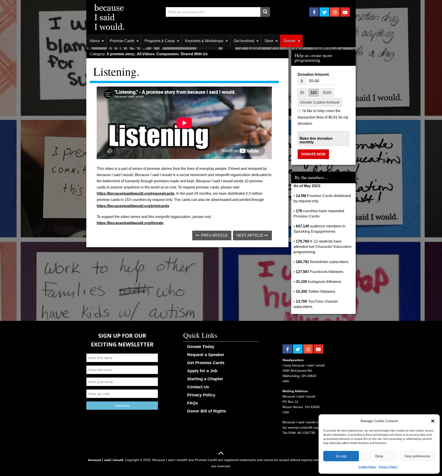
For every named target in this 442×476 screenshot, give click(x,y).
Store (269, 41)
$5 (302, 93)
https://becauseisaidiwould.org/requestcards (135, 193)
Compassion (167, 54)
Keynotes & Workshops (204, 41)
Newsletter (319, 262)
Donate (290, 41)
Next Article (250, 235)
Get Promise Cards (205, 362)
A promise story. (121, 54)
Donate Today (200, 346)
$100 (327, 93)
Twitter (314, 291)
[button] (432, 421)
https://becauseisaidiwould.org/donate (130, 223)
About (94, 41)
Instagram (317, 282)
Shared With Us (194, 54)
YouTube (316, 301)
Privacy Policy (388, 467)
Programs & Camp (160, 41)
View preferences (417, 456)
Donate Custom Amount (319, 102)
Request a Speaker (205, 354)
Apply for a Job (202, 371)
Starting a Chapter (205, 379)
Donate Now (313, 154)
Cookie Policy (367, 467)
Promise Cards (122, 41)
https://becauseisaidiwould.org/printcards (133, 206)
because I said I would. (106, 460)
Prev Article (214, 235)
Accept (341, 456)
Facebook (319, 272)
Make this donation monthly (316, 140)
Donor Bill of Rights (206, 411)
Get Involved (244, 41)
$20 (314, 93)
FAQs (192, 403)
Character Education (333, 247)
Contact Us (198, 387)
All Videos (145, 54)
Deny (379, 456)
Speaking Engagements (314, 231)
